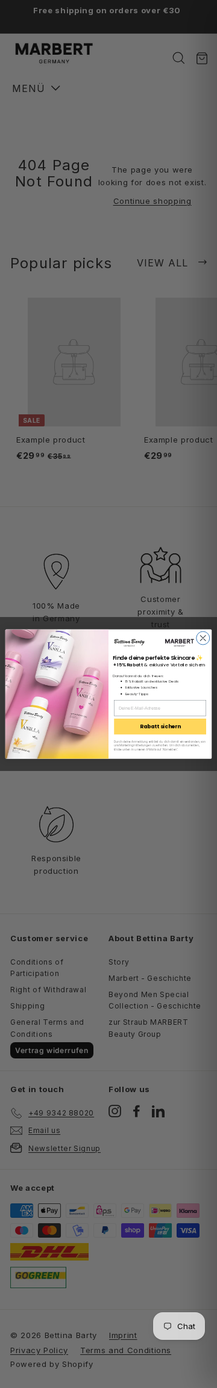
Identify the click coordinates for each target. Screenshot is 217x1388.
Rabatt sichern (160, 726)
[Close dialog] (203, 638)
